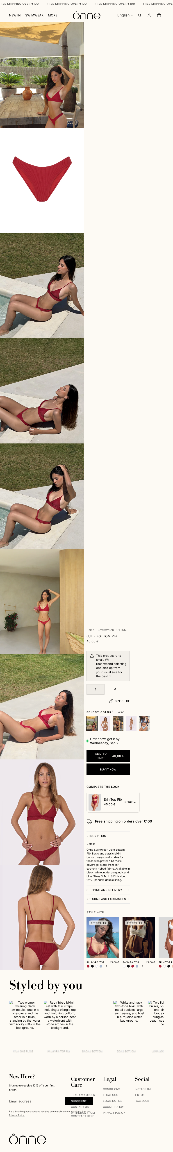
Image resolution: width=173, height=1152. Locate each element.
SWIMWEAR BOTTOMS (113, 630)
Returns (77, 1100)
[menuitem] (52, 15)
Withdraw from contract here (83, 1114)
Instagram (143, 1089)
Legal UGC (110, 1095)
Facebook (142, 1100)
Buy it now (108, 769)
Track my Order (83, 1095)
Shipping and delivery (104, 890)
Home (90, 630)
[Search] (140, 15)
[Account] (149, 15)
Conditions (111, 1089)
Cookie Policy (113, 1107)
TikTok (140, 1095)
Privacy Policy (17, 1115)
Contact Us (80, 1107)
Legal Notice (112, 1100)
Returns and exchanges (106, 899)
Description (96, 836)
